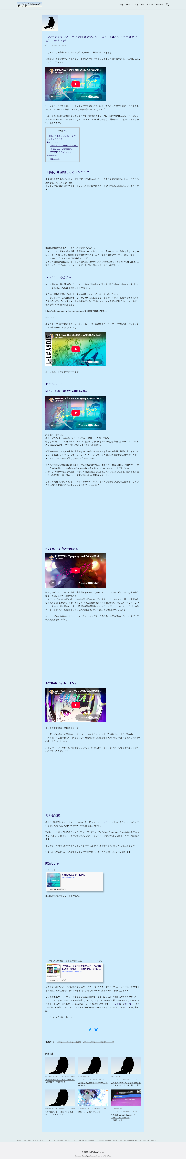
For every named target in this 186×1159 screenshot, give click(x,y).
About (128, 4)
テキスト (38, 1140)
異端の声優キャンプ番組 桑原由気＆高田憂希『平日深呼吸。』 (60, 1080)
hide (65, 130)
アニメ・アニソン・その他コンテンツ (98, 1041)
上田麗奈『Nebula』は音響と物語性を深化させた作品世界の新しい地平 (126, 1083)
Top (121, 4)
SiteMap (159, 4)
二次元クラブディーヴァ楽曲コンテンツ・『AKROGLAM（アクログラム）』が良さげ (127, 1140)
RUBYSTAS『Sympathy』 (61, 148)
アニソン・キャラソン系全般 (56, 45)
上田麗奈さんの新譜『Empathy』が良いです (93, 1083)
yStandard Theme (80, 1156)
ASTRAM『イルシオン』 (61, 152)
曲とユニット (52, 142)
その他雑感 (52, 155)
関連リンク (54, 158)
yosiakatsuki (92, 1156)
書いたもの (28, 1140)
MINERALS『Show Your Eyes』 (64, 145)
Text (143, 4)
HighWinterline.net (96, 1152)
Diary (136, 4)
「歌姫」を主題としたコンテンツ (61, 135)
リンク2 (128, 1003)
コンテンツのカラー (55, 139)
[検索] (167, 4)
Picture (150, 4)
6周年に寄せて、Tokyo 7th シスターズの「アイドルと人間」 (59, 1113)
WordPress (108, 1156)
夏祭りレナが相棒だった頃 (89, 1111)
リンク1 (116, 1003)
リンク (104, 822)
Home (19, 1140)
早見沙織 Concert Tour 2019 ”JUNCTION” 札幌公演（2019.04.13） (123, 1117)
